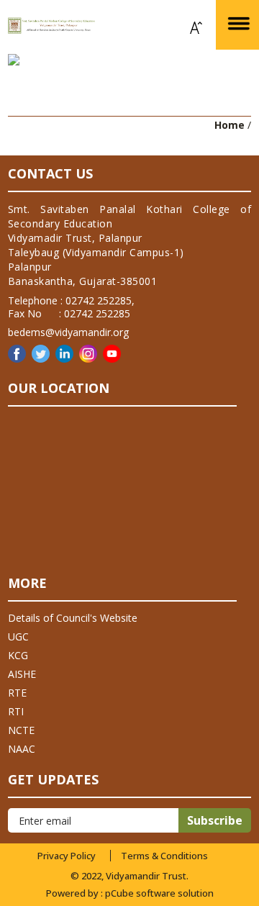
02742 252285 (98, 300)
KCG (18, 655)
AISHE (22, 674)
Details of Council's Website (72, 618)
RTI (16, 711)
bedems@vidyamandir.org (68, 332)
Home (229, 125)
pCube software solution (159, 893)
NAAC (21, 749)
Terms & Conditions (164, 855)
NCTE (21, 730)
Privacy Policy (66, 855)
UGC (18, 636)
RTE (17, 692)
